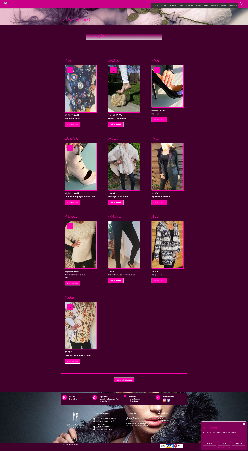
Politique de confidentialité (106, 421)
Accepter (209, 443)
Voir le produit (72, 124)
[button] (244, 424)
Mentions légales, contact (105, 429)
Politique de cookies (222, 447)
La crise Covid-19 (132, 418)
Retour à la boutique (124, 380)
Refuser (224, 443)
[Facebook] (168, 401)
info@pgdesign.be (164, 420)
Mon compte (101, 424)
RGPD (204, 436)
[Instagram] (164, 401)
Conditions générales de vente (107, 418)
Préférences (238, 443)
